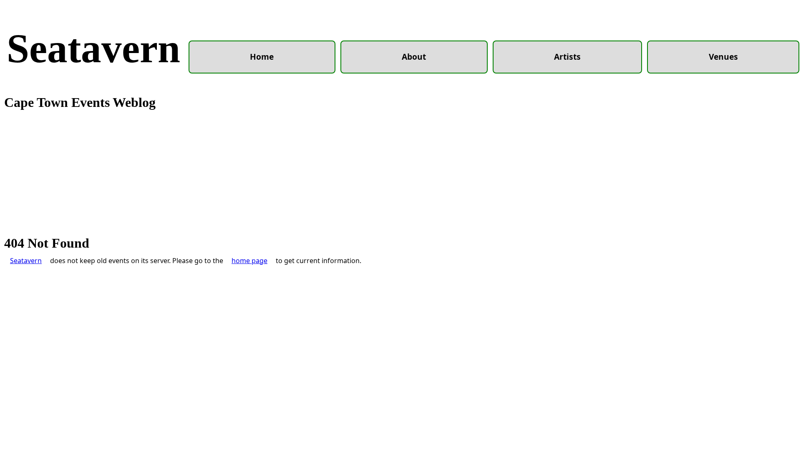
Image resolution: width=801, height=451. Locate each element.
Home (262, 56)
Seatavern (93, 48)
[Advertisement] (400, 173)
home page (249, 260)
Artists (567, 56)
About (414, 56)
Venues (723, 56)
